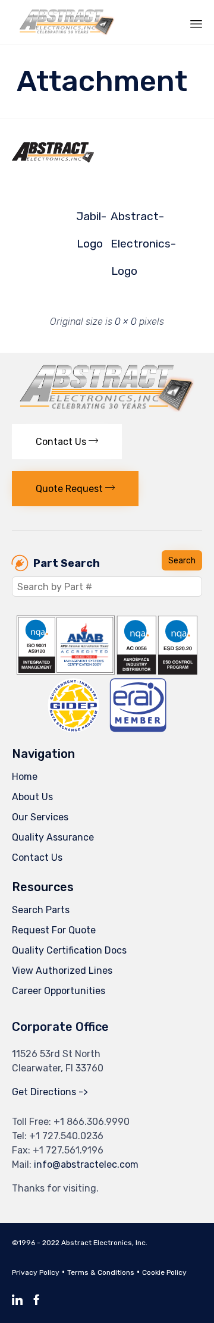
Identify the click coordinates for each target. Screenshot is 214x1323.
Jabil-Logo (89, 219)
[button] (67, 441)
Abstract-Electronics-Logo (124, 219)
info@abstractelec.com (86, 1164)
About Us (32, 796)
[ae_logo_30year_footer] (107, 409)
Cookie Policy (164, 1272)
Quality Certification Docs (69, 950)
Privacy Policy (35, 1272)
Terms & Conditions (100, 1272)
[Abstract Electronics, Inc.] (73, 22)
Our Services (40, 817)
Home (24, 776)
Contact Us (37, 857)
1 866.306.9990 (95, 1121)
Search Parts (41, 910)
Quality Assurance (53, 837)
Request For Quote (54, 930)
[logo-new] (68, 160)
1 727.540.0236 (69, 1136)
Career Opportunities (58, 990)
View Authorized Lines (62, 970)
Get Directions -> (50, 1092)
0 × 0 (126, 321)
